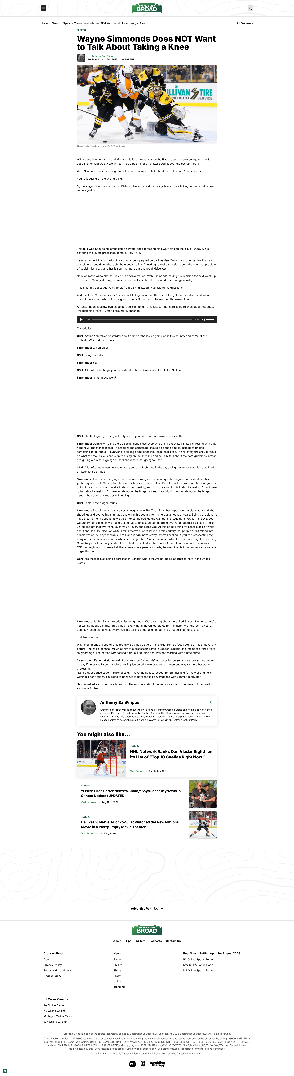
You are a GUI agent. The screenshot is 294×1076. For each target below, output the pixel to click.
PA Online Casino (55, 1005)
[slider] (210, 319)
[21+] (132, 1064)
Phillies (117, 965)
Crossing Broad (54, 953)
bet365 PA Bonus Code (198, 965)
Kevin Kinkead (89, 802)
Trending (119, 986)
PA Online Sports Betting (198, 959)
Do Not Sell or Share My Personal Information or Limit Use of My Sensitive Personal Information (147, 1053)
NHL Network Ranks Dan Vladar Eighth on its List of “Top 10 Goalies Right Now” (171, 754)
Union (117, 981)
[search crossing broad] (250, 8)
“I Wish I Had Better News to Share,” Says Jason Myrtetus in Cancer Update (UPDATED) (131, 793)
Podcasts (156, 941)
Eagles (117, 959)
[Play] (81, 319)
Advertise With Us (144, 908)
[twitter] (211, 703)
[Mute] (203, 319)
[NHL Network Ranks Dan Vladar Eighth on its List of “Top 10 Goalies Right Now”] (101, 758)
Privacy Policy (53, 965)
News (117, 953)
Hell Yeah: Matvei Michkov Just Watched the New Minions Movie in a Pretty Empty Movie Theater (130, 824)
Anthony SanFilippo (102, 56)
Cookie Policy (52, 976)
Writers (140, 941)
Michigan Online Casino (59, 1016)
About (117, 941)
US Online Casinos (56, 999)
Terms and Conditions (58, 970)
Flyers (81, 30)
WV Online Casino (55, 1021)
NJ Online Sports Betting (199, 970)
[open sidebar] (43, 8)
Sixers (117, 970)
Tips (128, 941)
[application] (147, 319)
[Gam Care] (143, 1064)
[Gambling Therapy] (157, 1064)
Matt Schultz (137, 771)
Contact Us (173, 941)
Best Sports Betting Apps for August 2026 (211, 953)
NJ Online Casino (55, 1010)
